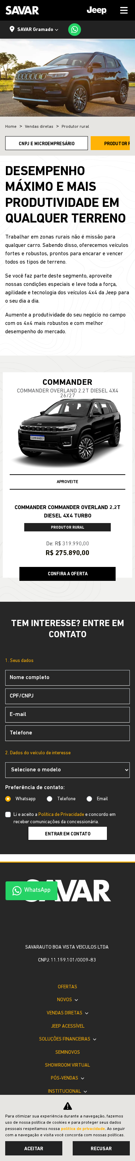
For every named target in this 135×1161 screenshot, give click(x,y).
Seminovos (67, 1052)
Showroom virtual (67, 1065)
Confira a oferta (68, 574)
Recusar (101, 1149)
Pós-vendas (65, 1078)
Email (102, 799)
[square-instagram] (73, 923)
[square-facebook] (62, 923)
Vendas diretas (65, 1013)
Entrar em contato (67, 834)
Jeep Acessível (67, 1026)
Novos (65, 1000)
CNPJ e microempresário (46, 144)
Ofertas (67, 987)
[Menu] (104, 10)
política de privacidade (83, 1129)
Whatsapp (26, 799)
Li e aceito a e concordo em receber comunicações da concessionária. (65, 818)
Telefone (66, 799)
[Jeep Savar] (22, 10)
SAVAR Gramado (35, 29)
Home (11, 127)
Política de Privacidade (61, 814)
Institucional (65, 1091)
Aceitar (33, 1149)
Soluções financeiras (65, 1039)
